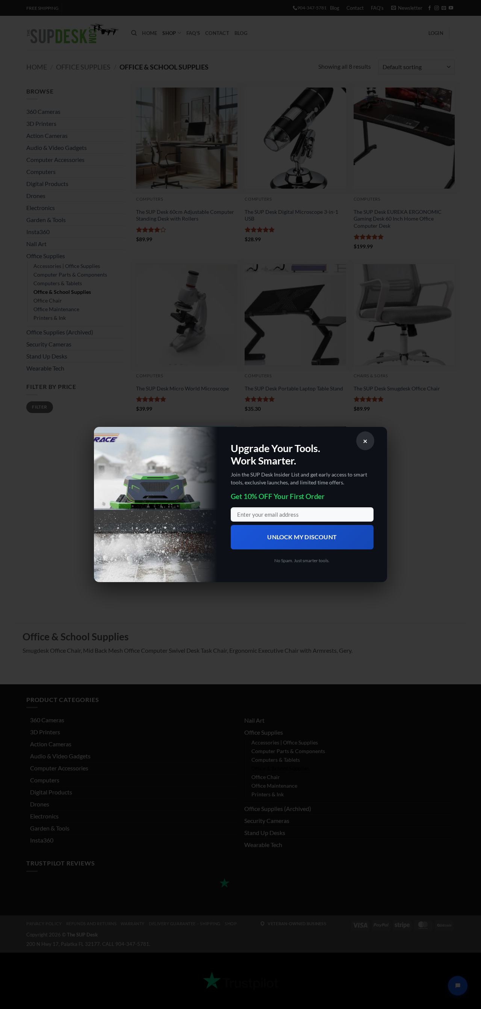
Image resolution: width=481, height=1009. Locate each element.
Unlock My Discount (302, 537)
